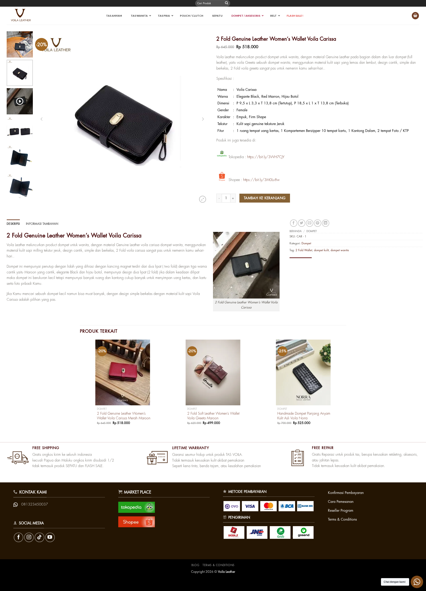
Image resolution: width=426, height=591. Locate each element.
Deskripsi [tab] (13, 223)
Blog (195, 565)
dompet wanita (340, 250)
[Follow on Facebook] (18, 537)
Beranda (296, 231)
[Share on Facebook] (293, 223)
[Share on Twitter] (301, 223)
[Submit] (226, 3)
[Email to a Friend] (309, 223)
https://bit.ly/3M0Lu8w (261, 179)
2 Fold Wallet (304, 250)
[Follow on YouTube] (50, 537)
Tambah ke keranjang (265, 198)
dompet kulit (321, 250)
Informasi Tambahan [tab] (42, 223)
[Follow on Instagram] (29, 537)
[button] (415, 15)
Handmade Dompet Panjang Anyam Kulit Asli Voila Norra (303, 416)
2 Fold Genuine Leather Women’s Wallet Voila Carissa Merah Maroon (123, 416)
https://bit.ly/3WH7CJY (265, 157)
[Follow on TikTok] (39, 537)
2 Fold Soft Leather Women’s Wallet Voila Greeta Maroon (213, 416)
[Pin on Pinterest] (317, 223)
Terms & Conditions (219, 565)
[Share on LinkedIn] (325, 223)
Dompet (311, 231)
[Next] (346, 386)
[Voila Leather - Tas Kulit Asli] (23, 16)
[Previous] (80, 386)
